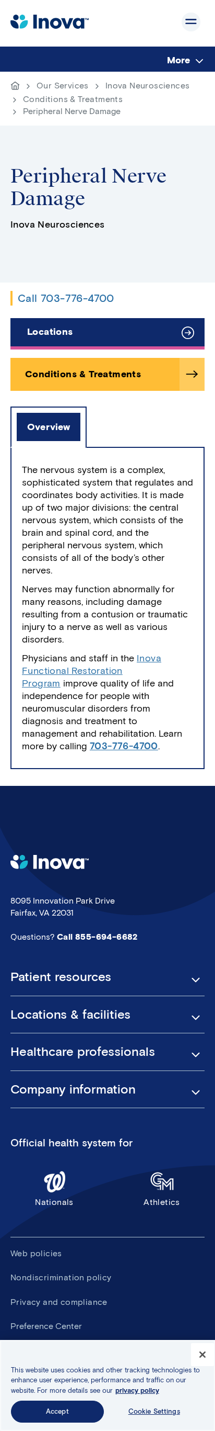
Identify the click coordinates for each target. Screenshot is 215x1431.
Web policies (36, 1253)
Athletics (162, 1202)
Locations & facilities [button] (70, 1014)
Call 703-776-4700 (66, 298)
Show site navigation (191, 22)
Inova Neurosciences (147, 86)
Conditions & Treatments (73, 99)
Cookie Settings (154, 1411)
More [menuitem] (178, 60)
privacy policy (137, 1390)
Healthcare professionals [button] (82, 1051)
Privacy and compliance (59, 1302)
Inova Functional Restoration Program (91, 670)
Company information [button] (73, 1089)
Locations (50, 331)
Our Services (63, 86)
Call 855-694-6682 (97, 937)
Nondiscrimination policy (61, 1277)
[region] (107, 1385)
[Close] (202, 1354)
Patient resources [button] (60, 977)
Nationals (54, 1202)
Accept (57, 1411)
